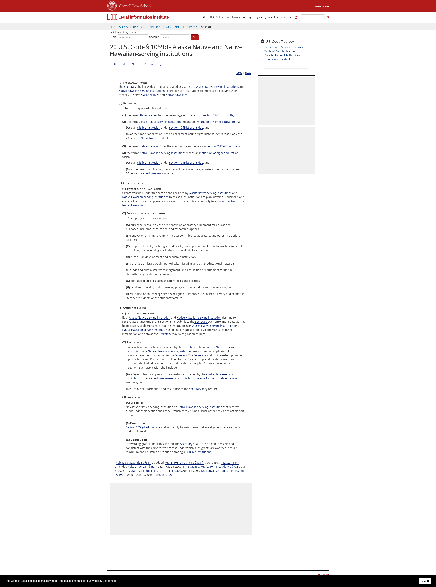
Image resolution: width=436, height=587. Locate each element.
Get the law (222, 17)
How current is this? (277, 59)
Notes (135, 64)
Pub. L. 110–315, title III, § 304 (163, 471)
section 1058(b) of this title (186, 127)
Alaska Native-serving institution (160, 122)
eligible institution (148, 127)
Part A (193, 27)
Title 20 (137, 27)
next (248, 72)
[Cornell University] (112, 5)
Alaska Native (148, 115)
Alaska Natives (150, 95)
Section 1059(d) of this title (143, 427)
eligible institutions (199, 452)
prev (239, 72)
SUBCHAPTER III (175, 27)
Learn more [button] (110, 580)
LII (111, 27)
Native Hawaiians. (176, 95)
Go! (195, 37)
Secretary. (181, 355)
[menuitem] (207, 17)
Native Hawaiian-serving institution (161, 153)
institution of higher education (215, 122)
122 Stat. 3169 (210, 471)
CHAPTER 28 (153, 27)
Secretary (130, 87)
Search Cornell (322, 6)
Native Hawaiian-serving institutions (142, 91)
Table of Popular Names (279, 51)
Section (154, 37)
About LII (208, 17)
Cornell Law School (134, 5)
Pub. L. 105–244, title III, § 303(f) (184, 462)
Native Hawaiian (149, 146)
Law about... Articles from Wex (283, 47)
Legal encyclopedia (265, 17)
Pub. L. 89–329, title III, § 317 (133, 462)
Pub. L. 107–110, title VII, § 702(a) (220, 467)
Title (113, 37)
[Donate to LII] (296, 17)
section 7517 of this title (221, 146)
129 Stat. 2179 (163, 475)
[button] (328, 17)
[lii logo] (145, 17)
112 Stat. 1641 (230, 462)
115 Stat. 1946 (134, 471)
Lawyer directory (241, 17)
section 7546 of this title (218, 115)
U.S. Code (122, 27)
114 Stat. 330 (191, 467)
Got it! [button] (425, 581)
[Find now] (328, 17)
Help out (284, 17)
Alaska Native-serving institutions (217, 87)
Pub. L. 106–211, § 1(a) (141, 467)
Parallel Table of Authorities (282, 55)
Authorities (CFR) (155, 64)
